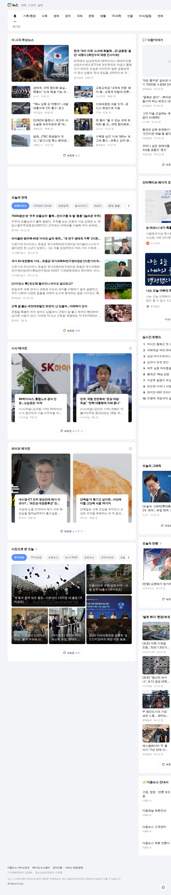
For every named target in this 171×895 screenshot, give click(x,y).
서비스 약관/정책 (74, 867)
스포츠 (32, 5)
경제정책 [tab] (63, 205)
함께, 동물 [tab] (114, 205)
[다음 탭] (128, 205)
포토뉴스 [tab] (53, 557)
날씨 (40, 5)
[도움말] (130, 348)
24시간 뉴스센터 (41, 867)
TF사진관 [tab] (36, 557)
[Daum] (10, 5)
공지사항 (57, 867)
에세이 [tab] (98, 205)
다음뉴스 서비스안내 (18, 867)
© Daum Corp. (16, 883)
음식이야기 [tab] (81, 205)
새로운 (73, 155)
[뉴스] (15, 5)
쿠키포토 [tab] (19, 557)
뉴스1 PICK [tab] (71, 557)
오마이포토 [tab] (107, 557)
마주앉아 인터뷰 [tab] (42, 205)
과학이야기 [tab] (20, 205)
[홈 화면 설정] (163, 887)
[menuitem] (15, 16)
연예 (23, 5)
